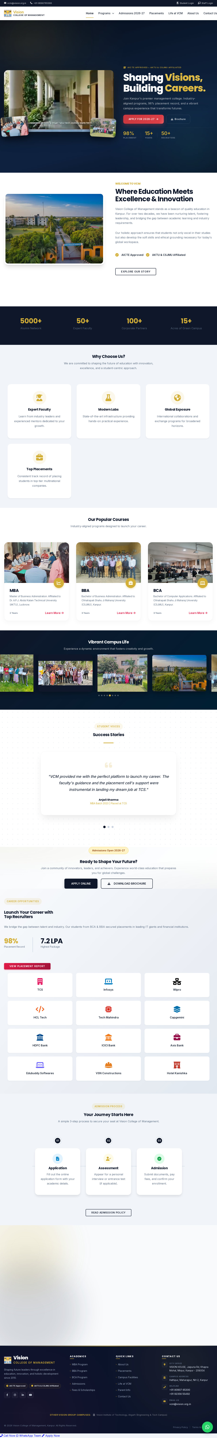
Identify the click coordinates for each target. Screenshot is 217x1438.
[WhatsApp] (207, 1427)
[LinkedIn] (23, 1395)
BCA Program (79, 1377)
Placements (156, 13)
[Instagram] (15, 1395)
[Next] (210, 676)
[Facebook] (7, 1395)
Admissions (78, 1383)
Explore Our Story (135, 271)
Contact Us (210, 13)
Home (90, 13)
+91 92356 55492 (179, 1393)
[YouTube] (30, 1395)
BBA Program (79, 1370)
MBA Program (80, 1364)
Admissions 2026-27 (132, 13)
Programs (104, 13)
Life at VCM (176, 13)
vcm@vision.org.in (16, 3)
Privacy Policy (180, 1427)
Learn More (53, 613)
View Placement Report (27, 966)
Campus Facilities (128, 1377)
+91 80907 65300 (179, 1389)
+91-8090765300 (43, 3)
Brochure (180, 119)
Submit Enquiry (160, 1329)
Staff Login (207, 3)
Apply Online (81, 883)
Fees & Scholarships (83, 1390)
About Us (193, 13)
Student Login (187, 3)
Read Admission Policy (108, 1212)
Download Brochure (129, 883)
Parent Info (124, 1390)
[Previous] (6, 676)
